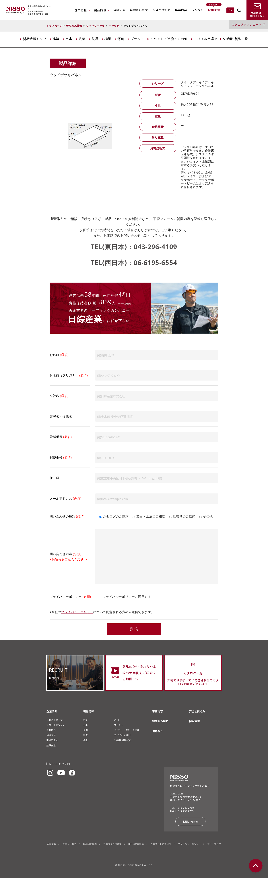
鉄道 (95, 38)
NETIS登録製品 (136, 843)
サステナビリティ (55, 724)
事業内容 (181, 10)
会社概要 (51, 730)
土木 (68, 38)
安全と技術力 (161, 10)
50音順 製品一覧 (235, 38)
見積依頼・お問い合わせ (257, 14)
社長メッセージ (54, 719)
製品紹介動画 (90, 843)
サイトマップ (214, 843)
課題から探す (139, 10)
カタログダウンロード (247, 24)
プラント (137, 38)
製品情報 (100, 10)
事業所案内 (52, 740)
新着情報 (51, 843)
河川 (120, 38)
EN (230, 10)
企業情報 (81, 10)
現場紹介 (119, 10)
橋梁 (107, 38)
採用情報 (214, 10)
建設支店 (51, 745)
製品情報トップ (34, 38)
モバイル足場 (204, 38)
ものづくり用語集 (112, 843)
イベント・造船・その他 (169, 38)
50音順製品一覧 (122, 740)
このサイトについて (161, 843)
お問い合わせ (190, 821)
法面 (82, 38)
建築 (56, 38)
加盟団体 (51, 735)
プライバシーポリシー (77, 612)
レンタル (197, 10)
